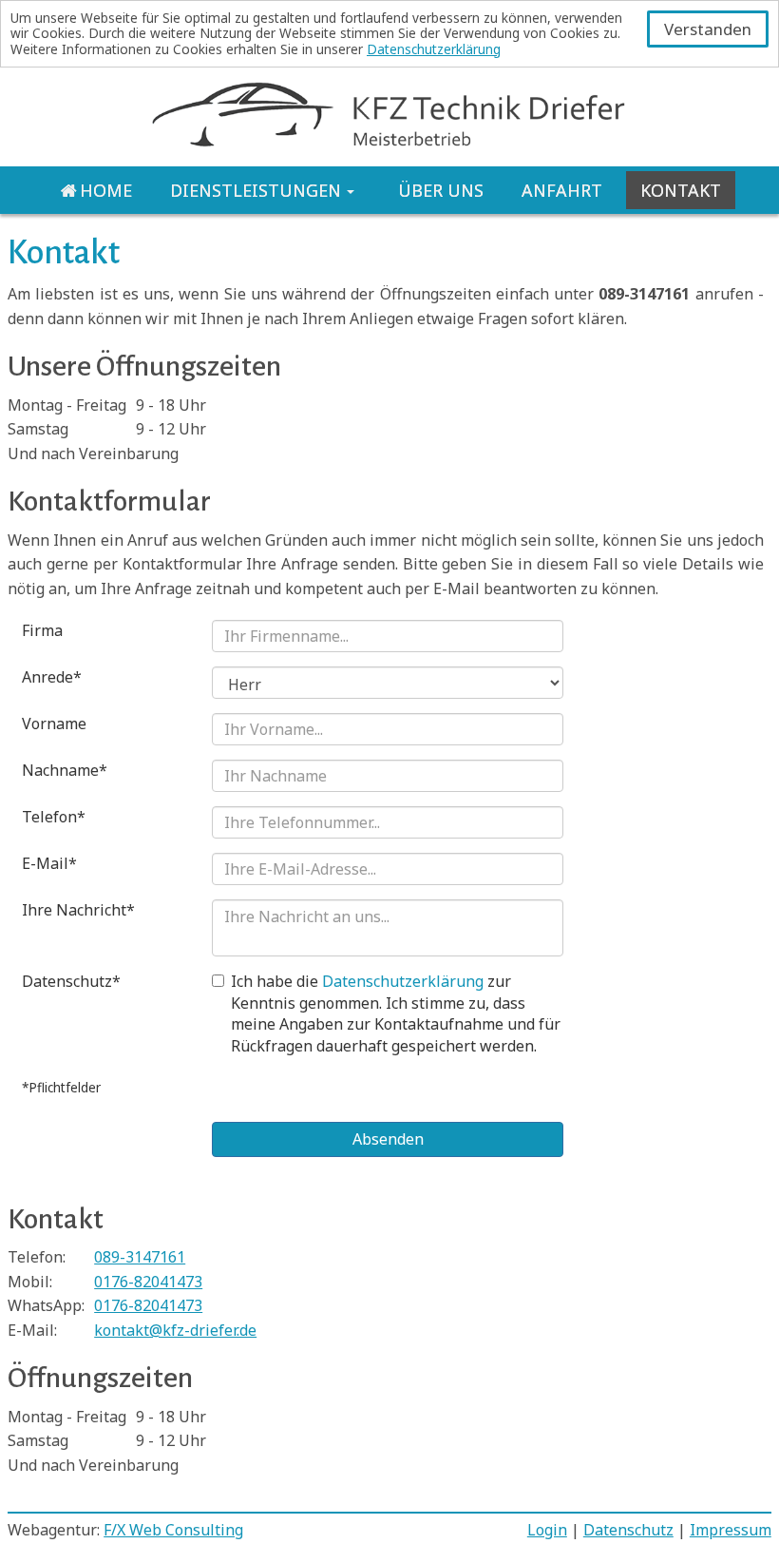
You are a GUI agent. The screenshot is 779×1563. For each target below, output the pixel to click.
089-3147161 (139, 1256)
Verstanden (707, 29)
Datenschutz (628, 1529)
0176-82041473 (148, 1281)
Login (547, 1529)
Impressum (730, 1529)
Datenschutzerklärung (434, 49)
